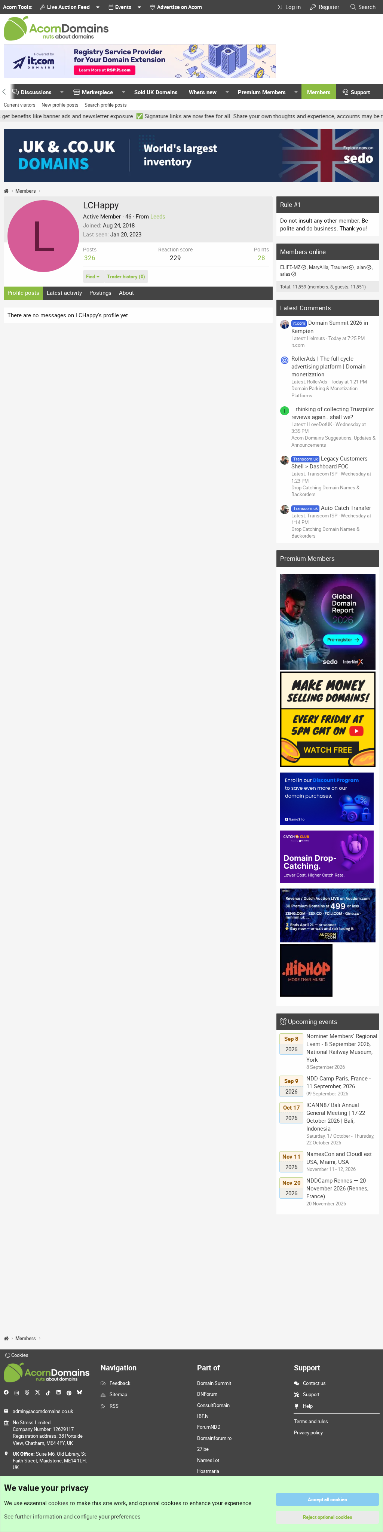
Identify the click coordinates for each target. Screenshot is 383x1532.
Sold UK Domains (156, 92)
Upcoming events (312, 1021)
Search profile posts (106, 104)
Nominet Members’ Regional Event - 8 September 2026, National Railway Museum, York (341, 1047)
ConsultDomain (213, 1405)
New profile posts (60, 104)
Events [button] (123, 6)
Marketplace (97, 92)
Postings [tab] (100, 292)
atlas (285, 273)
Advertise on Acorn (179, 6)
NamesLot (208, 1460)
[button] (62, 92)
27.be (203, 1449)
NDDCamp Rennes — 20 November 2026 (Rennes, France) (337, 1188)
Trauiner (339, 267)
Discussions (36, 92)
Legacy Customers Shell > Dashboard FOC (329, 462)
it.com (297, 345)
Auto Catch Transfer (332, 507)
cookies (58, 1503)
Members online (303, 251)
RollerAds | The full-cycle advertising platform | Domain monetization (328, 366)
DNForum (207, 1394)
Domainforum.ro (214, 1438)
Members (319, 92)
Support (360, 92)
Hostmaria (208, 1471)
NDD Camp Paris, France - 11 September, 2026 (338, 1082)
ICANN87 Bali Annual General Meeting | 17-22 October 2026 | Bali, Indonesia (335, 1116)
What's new (203, 92)
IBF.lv (202, 1416)
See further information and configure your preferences (72, 1516)
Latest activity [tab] (64, 292)
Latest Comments (305, 307)
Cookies (19, 1355)
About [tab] (126, 292)
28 (261, 257)
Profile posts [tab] (23, 292)
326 (89, 257)
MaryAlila (318, 267)
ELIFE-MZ (290, 267)
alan (361, 267)
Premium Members (262, 92)
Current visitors (20, 104)
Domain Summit (214, 1383)
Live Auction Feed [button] (68, 6)
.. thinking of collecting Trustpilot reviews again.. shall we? (332, 413)
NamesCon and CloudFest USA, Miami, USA (339, 1157)
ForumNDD (209, 1427)
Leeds (157, 216)
